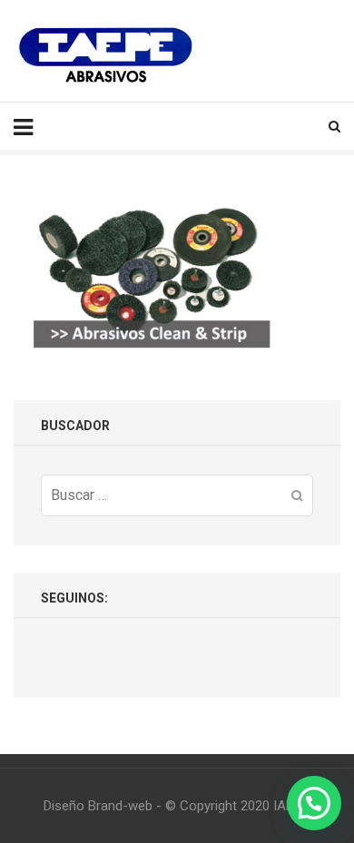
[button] (314, 803)
